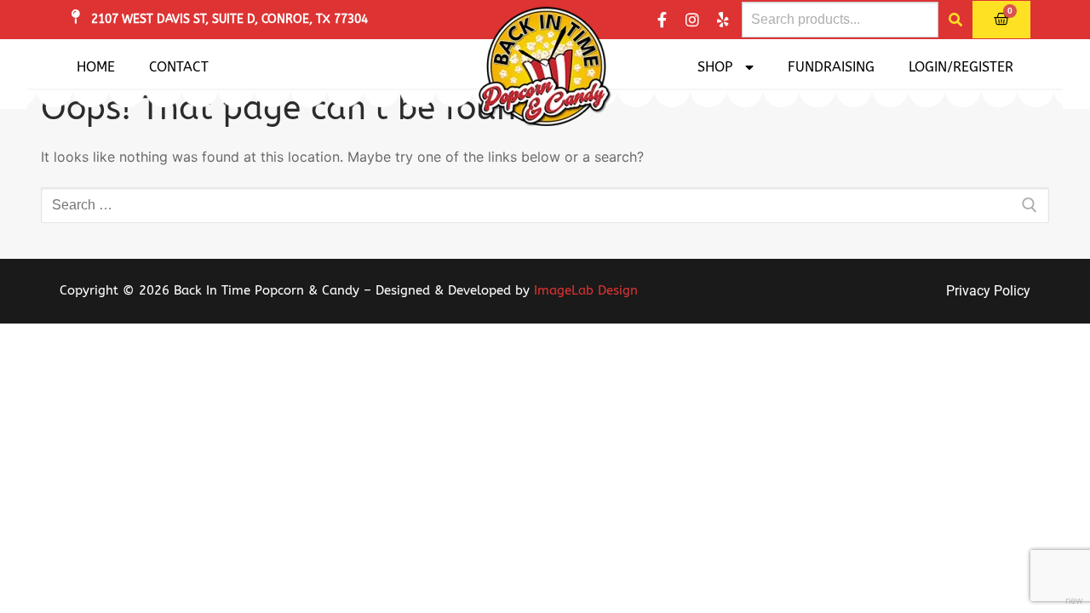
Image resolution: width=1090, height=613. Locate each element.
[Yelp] (723, 19)
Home (96, 67)
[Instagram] (692, 19)
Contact (179, 67)
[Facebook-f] (661, 19)
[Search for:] (545, 205)
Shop (714, 67)
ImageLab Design (586, 290)
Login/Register (961, 67)
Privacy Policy (988, 291)
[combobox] (840, 19)
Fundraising (831, 67)
